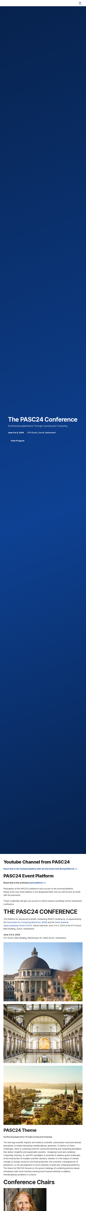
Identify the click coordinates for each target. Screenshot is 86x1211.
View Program (17, 441)
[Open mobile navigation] (80, 3)
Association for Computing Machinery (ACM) (27, 922)
